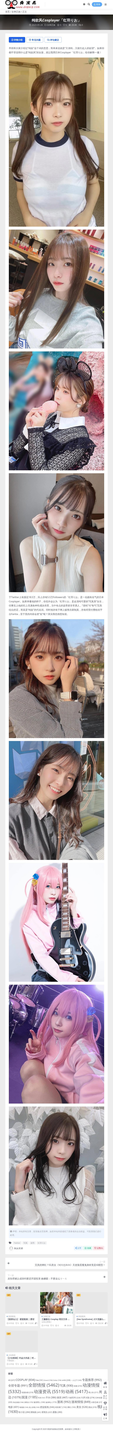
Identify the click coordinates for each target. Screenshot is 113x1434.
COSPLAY (25, 1380)
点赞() (100, 1248)
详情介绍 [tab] (18, 39)
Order (57, 1380)
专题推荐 (92, 1380)
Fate (39, 1380)
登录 (98, 4)
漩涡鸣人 (51, 1402)
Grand (48, 1380)
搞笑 (62, 1397)
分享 (79, 1248)
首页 (7, 11)
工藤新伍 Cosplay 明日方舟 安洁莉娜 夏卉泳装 (56, 1320)
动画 (76, 1391)
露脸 (57, 1412)
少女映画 (11, 1355)
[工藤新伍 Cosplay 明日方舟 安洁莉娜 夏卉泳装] (56, 1303)
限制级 (36, 1412)
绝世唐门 (61, 1407)
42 (11, 1380)
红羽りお (41, 1243)
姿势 (32, 1243)
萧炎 (92, 1407)
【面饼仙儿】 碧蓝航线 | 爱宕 (20, 1319)
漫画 (64, 1402)
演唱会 (28, 1402)
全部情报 (43, 1385)
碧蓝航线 (11, 1316)
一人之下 (76, 1380)
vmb (66, 1380)
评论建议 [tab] (54, 39)
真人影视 (34, 1407)
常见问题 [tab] (36, 39)
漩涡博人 (39, 1402)
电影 (13, 1407)
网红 (72, 1407)
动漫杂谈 (27, 1392)
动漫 (78, 1386)
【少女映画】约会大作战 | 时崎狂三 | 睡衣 (21, 1359)
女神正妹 (16, 11)
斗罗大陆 (88, 1397)
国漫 (29, 1397)
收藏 (89, 1248)
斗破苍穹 (74, 1397)
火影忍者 (97, 1402)
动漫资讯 (49, 1391)
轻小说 (24, 1412)
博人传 (93, 1392)
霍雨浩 (47, 1412)
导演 (41, 1398)
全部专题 (18, 1385)
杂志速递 (18, 1402)
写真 (25, 1243)
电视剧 (24, 1407)
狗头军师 (18, 1248)
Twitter (17, 1243)
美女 (82, 1407)
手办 (51, 1397)
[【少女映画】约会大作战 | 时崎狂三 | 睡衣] (21, 1341)
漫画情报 (80, 1402)
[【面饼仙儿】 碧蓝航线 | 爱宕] (21, 1303)
